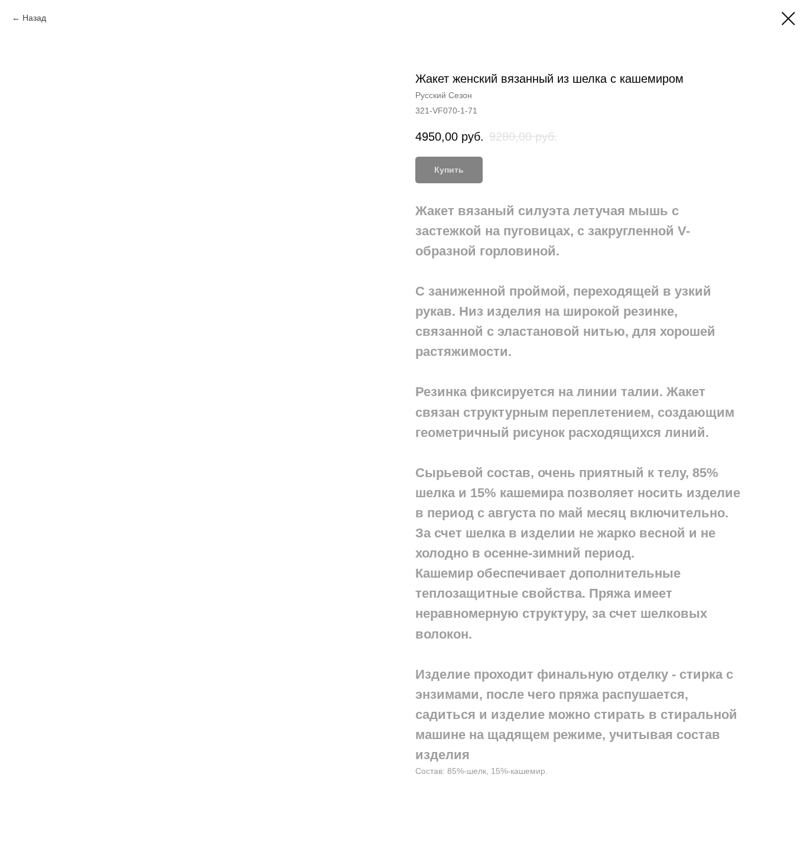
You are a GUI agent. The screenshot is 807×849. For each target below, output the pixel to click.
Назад (34, 17)
